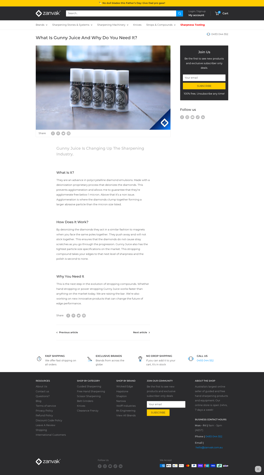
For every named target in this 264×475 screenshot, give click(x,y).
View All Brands (126, 415)
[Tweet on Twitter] (63, 133)
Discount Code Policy (49, 420)
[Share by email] (69, 133)
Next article (140, 332)
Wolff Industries (126, 405)
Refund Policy (44, 415)
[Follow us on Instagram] (187, 117)
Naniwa (121, 401)
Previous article (68, 332)
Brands (40, 24)
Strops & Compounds (159, 24)
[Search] (179, 13)
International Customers (51, 434)
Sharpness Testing (192, 24)
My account (196, 15)
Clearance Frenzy (87, 410)
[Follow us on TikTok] (198, 117)
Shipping (41, 430)
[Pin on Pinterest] (58, 133)
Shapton (121, 396)
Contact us (42, 391)
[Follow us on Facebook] (182, 117)
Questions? (43, 396)
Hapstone (122, 391)
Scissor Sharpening (89, 396)
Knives (137, 24)
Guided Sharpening (89, 386)
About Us (41, 386)
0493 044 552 (219, 34)
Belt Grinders (85, 401)
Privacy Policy (44, 410)
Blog (38, 401)
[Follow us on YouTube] (192, 117)
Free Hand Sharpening (91, 391)
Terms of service (46, 405)
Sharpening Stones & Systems (70, 24)
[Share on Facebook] (53, 133)
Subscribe (204, 86)
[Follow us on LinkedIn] (203, 117)
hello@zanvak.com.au (209, 447)
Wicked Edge (124, 386)
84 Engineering (125, 410)
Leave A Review (45, 425)
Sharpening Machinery (111, 24)
